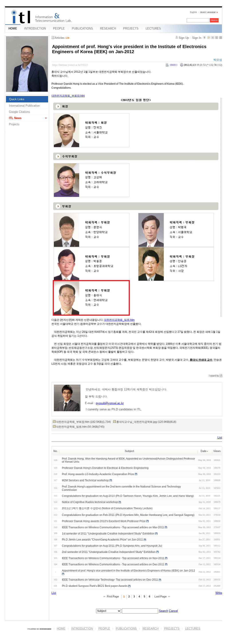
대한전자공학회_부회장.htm (68, 95)
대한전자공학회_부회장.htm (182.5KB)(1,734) (83, 421)
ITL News (15, 118)
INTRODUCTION (35, 28)
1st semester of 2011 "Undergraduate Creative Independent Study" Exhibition (108, 533)
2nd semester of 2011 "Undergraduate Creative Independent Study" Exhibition (109, 552)
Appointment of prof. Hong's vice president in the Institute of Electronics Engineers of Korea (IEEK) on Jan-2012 (129, 49)
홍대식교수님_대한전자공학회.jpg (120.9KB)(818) (146, 421)
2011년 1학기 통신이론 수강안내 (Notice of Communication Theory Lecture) (107, 508)
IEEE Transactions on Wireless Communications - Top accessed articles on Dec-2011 (113, 564)
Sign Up (184, 37)
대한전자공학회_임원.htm (119, 319)
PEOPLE (59, 28)
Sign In (196, 37)
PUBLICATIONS (82, 28)
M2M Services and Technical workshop (85, 480)
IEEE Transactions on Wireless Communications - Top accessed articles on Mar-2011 (113, 527)
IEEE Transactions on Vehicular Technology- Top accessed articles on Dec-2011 (110, 579)
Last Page (161, 596)
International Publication (24, 105)
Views (217, 451)
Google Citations (19, 112)
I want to (214, 375)
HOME (12, 28)
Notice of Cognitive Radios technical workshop (90, 502)
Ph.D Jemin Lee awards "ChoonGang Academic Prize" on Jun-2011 (102, 539)
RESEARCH (108, 28)
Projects (14, 124)
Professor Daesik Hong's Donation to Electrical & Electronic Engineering (105, 468)
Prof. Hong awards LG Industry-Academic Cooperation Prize (98, 474)
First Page (113, 596)
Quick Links (16, 99)
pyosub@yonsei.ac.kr (110, 403)
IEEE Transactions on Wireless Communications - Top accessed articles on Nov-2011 (113, 558)
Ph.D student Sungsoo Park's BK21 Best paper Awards (94, 585)
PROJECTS (131, 28)
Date (203, 451)
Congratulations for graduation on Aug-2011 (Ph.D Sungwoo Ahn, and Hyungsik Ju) (112, 545)
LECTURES (153, 28)
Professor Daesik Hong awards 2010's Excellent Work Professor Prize (104, 521)
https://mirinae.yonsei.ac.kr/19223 (70, 65)
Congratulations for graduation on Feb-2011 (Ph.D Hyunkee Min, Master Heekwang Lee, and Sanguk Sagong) (128, 515)
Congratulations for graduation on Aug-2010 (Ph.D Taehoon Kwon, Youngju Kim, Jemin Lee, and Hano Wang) (128, 495)
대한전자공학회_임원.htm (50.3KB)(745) (80, 426)
